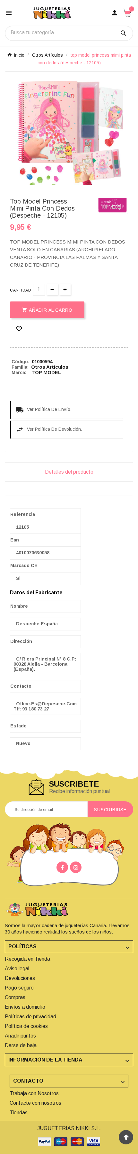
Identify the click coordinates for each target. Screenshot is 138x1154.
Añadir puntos (20, 1035)
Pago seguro (19, 987)
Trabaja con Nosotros (34, 1093)
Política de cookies (26, 1026)
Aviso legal (17, 968)
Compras (15, 997)
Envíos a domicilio (25, 1007)
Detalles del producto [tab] (69, 472)
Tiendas (19, 1112)
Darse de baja (21, 1045)
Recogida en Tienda (27, 959)
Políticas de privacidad (30, 1016)
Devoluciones (20, 978)
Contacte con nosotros (35, 1103)
